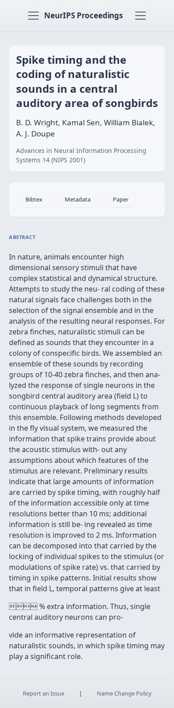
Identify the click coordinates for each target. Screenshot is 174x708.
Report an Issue (43, 693)
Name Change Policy (124, 693)
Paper (120, 199)
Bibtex (33, 199)
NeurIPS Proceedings (83, 15)
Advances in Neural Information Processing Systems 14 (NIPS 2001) (81, 155)
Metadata (78, 199)
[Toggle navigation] (33, 15)
